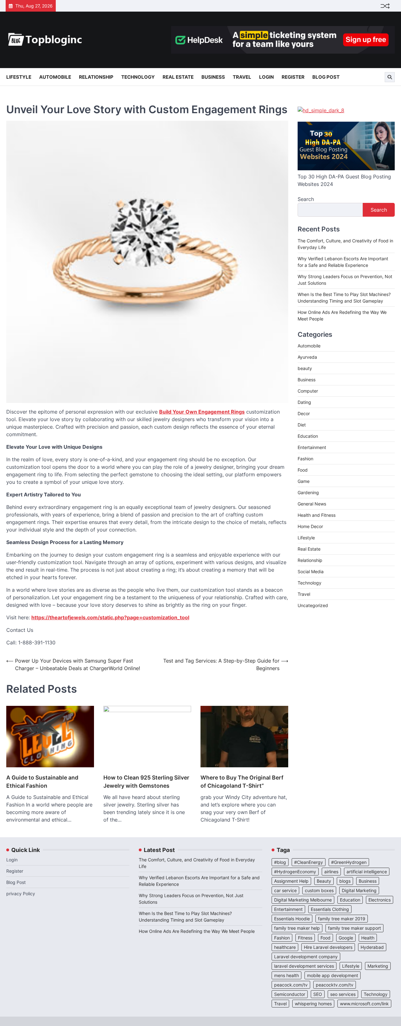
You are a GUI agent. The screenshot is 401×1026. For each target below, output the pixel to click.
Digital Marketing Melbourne (303, 899)
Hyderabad (372, 947)
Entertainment (312, 447)
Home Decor (310, 526)
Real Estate (178, 77)
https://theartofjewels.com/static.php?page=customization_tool (110, 617)
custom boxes (319, 890)
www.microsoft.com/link (364, 1003)
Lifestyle (18, 77)
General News (312, 503)
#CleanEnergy (308, 862)
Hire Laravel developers (328, 947)
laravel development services (304, 966)
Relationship (96, 77)
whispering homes (313, 1003)
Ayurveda (307, 357)
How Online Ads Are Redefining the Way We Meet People (197, 931)
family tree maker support (354, 928)
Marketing (377, 966)
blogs (345, 881)
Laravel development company (306, 956)
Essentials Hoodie (292, 918)
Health (367, 937)
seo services (343, 994)
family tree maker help (297, 928)
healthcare (285, 947)
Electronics (379, 899)
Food (303, 470)
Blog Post (326, 77)
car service (285, 890)
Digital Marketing (359, 890)
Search (306, 199)
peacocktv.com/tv (334, 984)
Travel (242, 77)
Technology (138, 77)
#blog (280, 862)
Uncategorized (313, 605)
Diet (302, 424)
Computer (308, 391)
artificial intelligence (366, 871)
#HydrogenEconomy (295, 871)
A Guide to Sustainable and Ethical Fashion (42, 781)
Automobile (55, 77)
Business (213, 77)
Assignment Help (291, 881)
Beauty (324, 881)
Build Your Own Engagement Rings (202, 412)
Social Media (311, 571)
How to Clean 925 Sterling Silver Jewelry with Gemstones (146, 781)
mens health (286, 975)
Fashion (305, 458)
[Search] (389, 77)
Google (346, 937)
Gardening (308, 492)
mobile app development (332, 975)
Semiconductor (289, 994)
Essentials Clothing (330, 909)
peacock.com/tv (291, 984)
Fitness (305, 937)
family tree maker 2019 (341, 918)
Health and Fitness (317, 515)
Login (266, 77)
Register (293, 77)
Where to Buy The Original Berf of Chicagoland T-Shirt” (242, 781)
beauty (305, 368)
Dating (304, 402)
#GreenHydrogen (349, 862)
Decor (304, 413)
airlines (331, 871)
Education (308, 436)
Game (304, 481)
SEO (317, 994)
